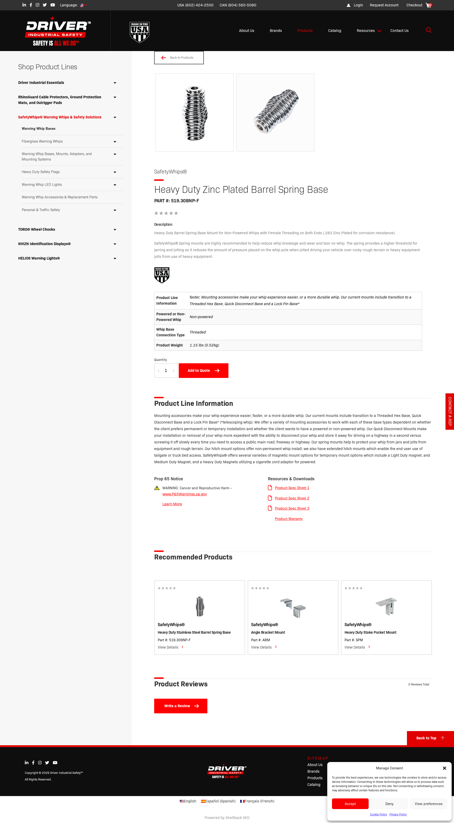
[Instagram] (37, 5)
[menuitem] (384, 5)
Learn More (172, 504)
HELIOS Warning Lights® (39, 258)
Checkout (414, 5)
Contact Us (399, 30)
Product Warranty (289, 519)
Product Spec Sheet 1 (292, 488)
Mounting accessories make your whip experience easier (249, 297)
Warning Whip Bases (39, 128)
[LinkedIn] (24, 5)
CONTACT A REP (450, 411)
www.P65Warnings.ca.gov (184, 494)
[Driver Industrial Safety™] (61, 31)
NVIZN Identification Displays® (44, 244)
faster (194, 297)
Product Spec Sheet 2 (292, 498)
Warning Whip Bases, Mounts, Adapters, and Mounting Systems (57, 156)
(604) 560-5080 (242, 5)
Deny (389, 804)
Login (358, 5)
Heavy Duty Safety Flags (41, 172)
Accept (350, 804)
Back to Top (426, 738)
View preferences (428, 804)
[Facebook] (31, 5)
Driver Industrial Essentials (41, 82)
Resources (366, 30)
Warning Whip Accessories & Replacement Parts (59, 197)
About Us (246, 30)
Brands (276, 30)
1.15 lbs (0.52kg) (204, 345)
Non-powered (201, 317)
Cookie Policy (378, 814)
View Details (168, 647)
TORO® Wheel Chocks (36, 229)
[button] (444, 768)
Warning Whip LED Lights (42, 184)
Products (305, 30)
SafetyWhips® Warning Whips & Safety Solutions (59, 117)
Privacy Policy (398, 814)
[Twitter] (45, 5)
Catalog (334, 30)
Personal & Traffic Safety (41, 210)
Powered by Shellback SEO (227, 817)
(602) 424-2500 (199, 5)
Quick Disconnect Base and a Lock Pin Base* (262, 304)
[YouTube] (52, 5)
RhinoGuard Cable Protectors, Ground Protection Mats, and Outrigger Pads (59, 100)
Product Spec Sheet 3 (292, 508)
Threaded (198, 332)
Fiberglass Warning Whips (42, 141)
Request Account (384, 5)
